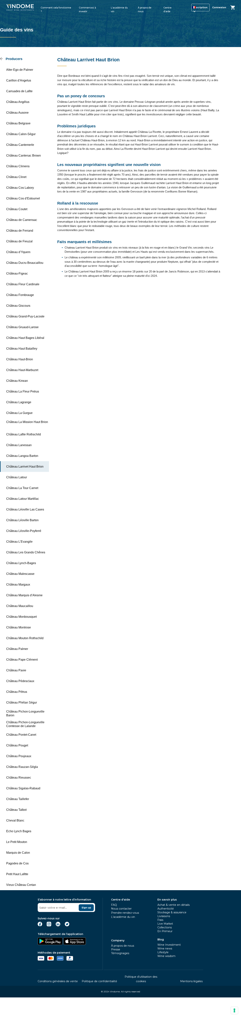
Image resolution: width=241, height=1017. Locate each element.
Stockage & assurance (171, 912)
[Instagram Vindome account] (49, 925)
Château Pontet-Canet (21, 734)
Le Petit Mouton (16, 842)
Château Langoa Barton (22, 455)
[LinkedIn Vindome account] (58, 925)
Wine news (164, 948)
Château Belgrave (18, 123)
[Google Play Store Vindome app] (50, 944)
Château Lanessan (19, 445)
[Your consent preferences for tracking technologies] (234, 1010)
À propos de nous (144, 9)
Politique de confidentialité (99, 981)
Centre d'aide (167, 9)
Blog (160, 939)
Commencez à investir (87, 9)
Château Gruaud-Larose (22, 327)
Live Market (165, 923)
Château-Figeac (17, 273)
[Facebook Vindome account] (40, 925)
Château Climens (18, 166)
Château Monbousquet (21, 616)
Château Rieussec (18, 777)
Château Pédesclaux (20, 681)
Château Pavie (16, 670)
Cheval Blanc (15, 820)
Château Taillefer (17, 799)
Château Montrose (18, 627)
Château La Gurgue (19, 413)
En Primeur (164, 931)
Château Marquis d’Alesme (24, 595)
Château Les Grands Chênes (25, 552)
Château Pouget (17, 745)
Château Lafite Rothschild (23, 434)
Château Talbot (16, 809)
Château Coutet (16, 209)
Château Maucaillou (19, 606)
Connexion (219, 7)
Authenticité (165, 908)
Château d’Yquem (18, 252)
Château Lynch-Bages (21, 563)
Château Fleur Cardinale (22, 284)
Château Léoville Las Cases (25, 509)
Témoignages (120, 953)
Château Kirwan (17, 380)
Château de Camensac (21, 219)
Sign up (86, 907)
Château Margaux (18, 584)
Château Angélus (17, 101)
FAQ (114, 905)
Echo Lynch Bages (18, 831)
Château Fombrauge (20, 295)
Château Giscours (18, 305)
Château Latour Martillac (22, 498)
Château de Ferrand (19, 230)
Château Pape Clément (22, 659)
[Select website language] (192, 8)
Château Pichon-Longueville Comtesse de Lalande (25, 724)
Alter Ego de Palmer (19, 69)
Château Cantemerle (20, 144)
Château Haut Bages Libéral (25, 337)
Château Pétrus (16, 691)
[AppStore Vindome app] (74, 944)
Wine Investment (169, 944)
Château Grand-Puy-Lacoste (25, 316)
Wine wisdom (166, 956)
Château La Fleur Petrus (22, 391)
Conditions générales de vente (58, 981)
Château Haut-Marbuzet (22, 370)
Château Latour (16, 477)
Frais (160, 920)
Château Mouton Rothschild (24, 638)
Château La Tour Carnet (22, 488)
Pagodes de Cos (17, 863)
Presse (115, 949)
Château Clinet (16, 177)
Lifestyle (163, 952)
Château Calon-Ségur (21, 134)
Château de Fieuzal (19, 241)
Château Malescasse (20, 573)
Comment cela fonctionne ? (56, 9)
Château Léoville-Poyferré (23, 530)
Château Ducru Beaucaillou (24, 262)
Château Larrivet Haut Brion (24, 466)
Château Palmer (17, 648)
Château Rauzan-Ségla (22, 766)
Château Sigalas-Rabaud (23, 788)
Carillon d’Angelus (18, 80)
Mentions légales (191, 981)
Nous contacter (121, 908)
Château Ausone (17, 112)
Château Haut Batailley (21, 348)
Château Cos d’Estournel (23, 198)
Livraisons (163, 916)
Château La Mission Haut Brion (27, 422)
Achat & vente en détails (173, 905)
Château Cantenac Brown (23, 155)
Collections (164, 927)
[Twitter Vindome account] (67, 925)
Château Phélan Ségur (21, 702)
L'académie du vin (119, 9)
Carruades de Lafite (19, 91)
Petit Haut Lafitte (17, 874)
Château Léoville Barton (22, 520)
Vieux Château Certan (21, 884)
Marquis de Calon (18, 852)
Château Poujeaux (18, 756)
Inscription (200, 7)
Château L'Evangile (19, 541)
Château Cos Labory (20, 187)
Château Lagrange (18, 402)
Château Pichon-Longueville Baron (25, 713)
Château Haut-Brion (19, 359)
